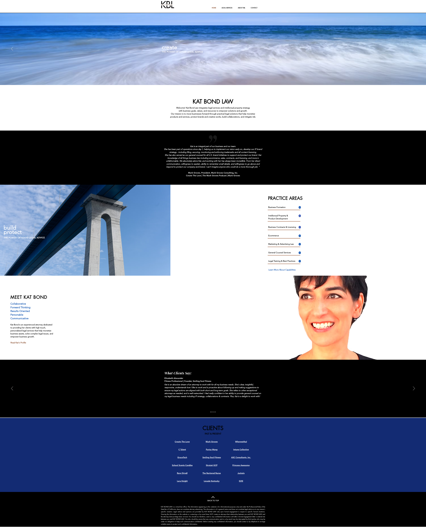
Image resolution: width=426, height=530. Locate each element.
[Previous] (12, 49)
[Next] (414, 49)
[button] (282, 270)
